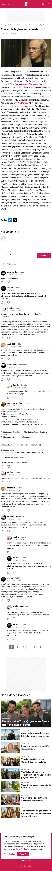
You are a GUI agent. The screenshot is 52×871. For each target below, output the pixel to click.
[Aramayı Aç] (9, 3)
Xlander (10, 308)
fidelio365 (17, 606)
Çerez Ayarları (9, 854)
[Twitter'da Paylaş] (15, 220)
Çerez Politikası (21, 849)
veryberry (11, 516)
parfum (10, 287)
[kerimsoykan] (3, 273)
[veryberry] (3, 517)
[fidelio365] (9, 607)
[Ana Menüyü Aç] (3, 3)
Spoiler (13, 254)
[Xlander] (3, 309)
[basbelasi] (3, 365)
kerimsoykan (13, 272)
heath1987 (11, 344)
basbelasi (11, 364)
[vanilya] (3, 473)
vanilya (10, 472)
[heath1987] (3, 345)
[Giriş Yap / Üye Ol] (42, 3)
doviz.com (26, 861)
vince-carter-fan (14, 403)
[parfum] (3, 288)
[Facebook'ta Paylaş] (10, 220)
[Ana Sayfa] (26, 3)
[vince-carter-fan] (3, 404)
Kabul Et (22, 854)
